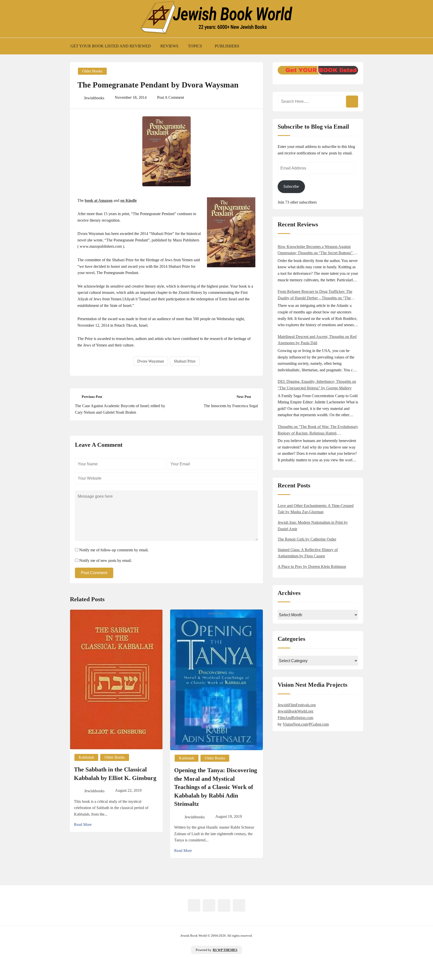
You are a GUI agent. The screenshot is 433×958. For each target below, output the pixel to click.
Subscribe (291, 186)
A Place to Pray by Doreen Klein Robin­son (312, 566)
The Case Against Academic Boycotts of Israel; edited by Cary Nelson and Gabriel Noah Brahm (120, 409)
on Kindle (128, 200)
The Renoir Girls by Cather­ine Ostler (307, 539)
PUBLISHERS (227, 46)
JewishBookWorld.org (295, 711)
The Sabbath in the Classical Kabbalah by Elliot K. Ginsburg (115, 773)
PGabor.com (319, 724)
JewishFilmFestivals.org (297, 705)
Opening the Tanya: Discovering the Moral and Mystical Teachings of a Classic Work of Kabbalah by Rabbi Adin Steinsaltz (215, 787)
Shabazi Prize (184, 361)
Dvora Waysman (150, 361)
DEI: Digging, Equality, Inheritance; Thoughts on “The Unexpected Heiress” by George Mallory (317, 384)
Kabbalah (86, 757)
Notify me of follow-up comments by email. (114, 550)
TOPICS (195, 46)
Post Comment (94, 573)
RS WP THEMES (225, 950)
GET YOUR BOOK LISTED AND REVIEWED (110, 46)
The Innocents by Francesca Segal (231, 406)
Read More (83, 824)
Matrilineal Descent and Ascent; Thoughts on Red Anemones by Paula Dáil (317, 339)
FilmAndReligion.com (295, 718)
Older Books (92, 71)
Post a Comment (170, 97)
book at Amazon (99, 200)
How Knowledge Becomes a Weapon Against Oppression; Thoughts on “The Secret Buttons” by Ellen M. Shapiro (318, 250)
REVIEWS (169, 46)
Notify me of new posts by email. (105, 560)
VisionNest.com (295, 724)
